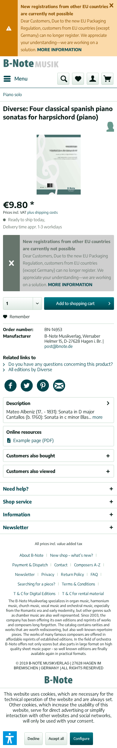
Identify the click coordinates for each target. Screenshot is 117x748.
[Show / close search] (63, 79)
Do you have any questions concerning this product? (60, 364)
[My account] (93, 79)
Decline (33, 738)
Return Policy (72, 574)
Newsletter (25, 574)
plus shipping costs (42, 212)
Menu (21, 78)
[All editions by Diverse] (110, 126)
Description (18, 403)
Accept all (56, 738)
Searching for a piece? (36, 584)
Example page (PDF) (33, 440)
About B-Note (32, 555)
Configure (81, 738)
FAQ (94, 574)
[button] (10, 738)
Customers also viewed (30, 471)
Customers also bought (30, 455)
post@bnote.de (58, 346)
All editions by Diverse (29, 369)
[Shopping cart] (107, 79)
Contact (61, 564)
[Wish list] (78, 79)
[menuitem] (15, 79)
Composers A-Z (87, 564)
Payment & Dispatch (30, 564)
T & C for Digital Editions (35, 593)
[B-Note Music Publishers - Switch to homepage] (30, 64)
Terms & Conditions (78, 584)
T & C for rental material (83, 593)
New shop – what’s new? (71, 555)
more (97, 417)
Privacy (47, 574)
